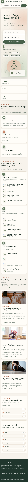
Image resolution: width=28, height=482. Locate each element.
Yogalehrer (6, 55)
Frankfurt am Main (14, 436)
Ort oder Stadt (8, 35)
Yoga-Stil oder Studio (9, 31)
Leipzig (14, 443)
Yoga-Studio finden (14, 41)
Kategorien (23, 473)
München (14, 446)
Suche (10, 473)
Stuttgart (14, 450)
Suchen (23, 5)
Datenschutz (23, 1)
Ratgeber (15, 473)
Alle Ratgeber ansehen (6, 287)
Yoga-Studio (15, 52)
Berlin (14, 432)
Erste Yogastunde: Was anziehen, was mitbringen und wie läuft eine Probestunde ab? (13, 309)
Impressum (10, 476)
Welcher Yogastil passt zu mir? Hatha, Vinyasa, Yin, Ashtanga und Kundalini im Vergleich (12, 345)
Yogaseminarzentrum (15, 55)
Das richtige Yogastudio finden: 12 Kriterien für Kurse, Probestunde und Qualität (13, 378)
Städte (3, 476)
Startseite (4, 473)
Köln (14, 439)
